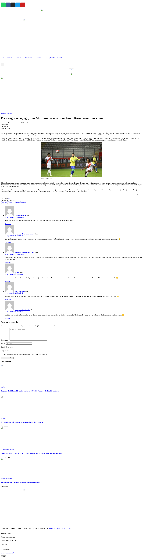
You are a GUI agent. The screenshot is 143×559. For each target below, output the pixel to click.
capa (9, 198)
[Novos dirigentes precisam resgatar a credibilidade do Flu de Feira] (17, 477)
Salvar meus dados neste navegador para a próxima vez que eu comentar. (25, 354)
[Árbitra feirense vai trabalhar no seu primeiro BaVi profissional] (15, 416)
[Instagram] (13, 5)
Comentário (5, 340)
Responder (8, 224)
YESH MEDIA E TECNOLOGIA (60, 528)
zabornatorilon (20, 291)
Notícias (3, 387)
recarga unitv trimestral (22, 310)
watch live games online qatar (24, 252)
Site (2, 350)
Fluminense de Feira (7, 478)
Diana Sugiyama (20, 215)
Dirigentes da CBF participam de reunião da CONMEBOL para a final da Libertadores (30, 391)
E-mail (3, 347)
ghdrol (17, 273)
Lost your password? (7, 553)
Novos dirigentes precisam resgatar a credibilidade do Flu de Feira (22, 482)
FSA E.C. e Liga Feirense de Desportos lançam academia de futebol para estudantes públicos (31, 453)
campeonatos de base (7, 449)
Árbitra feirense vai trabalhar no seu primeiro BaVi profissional (22, 422)
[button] (2, 64)
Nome (3, 343)
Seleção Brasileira (6, 113)
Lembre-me (6, 549)
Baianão (3, 418)
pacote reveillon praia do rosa (24, 234)
